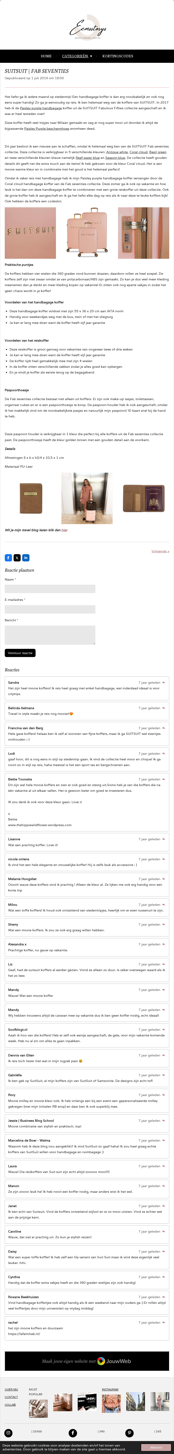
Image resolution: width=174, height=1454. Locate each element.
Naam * (10, 579)
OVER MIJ (11, 1389)
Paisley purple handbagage (41, 108)
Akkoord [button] (156, 1447)
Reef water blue (88, 158)
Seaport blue (115, 158)
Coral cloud (138, 152)
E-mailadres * (15, 600)
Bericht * (11, 620)
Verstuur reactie (20, 653)
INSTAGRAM (110, 1389)
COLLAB (10, 1404)
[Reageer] (163, 682)
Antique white (117, 152)
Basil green (158, 152)
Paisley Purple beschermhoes (46, 129)
